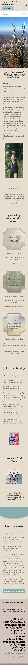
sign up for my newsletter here (14, 591)
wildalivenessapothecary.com (14, 654)
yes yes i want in (7, 8)
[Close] (26, 5)
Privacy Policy (10, 614)
